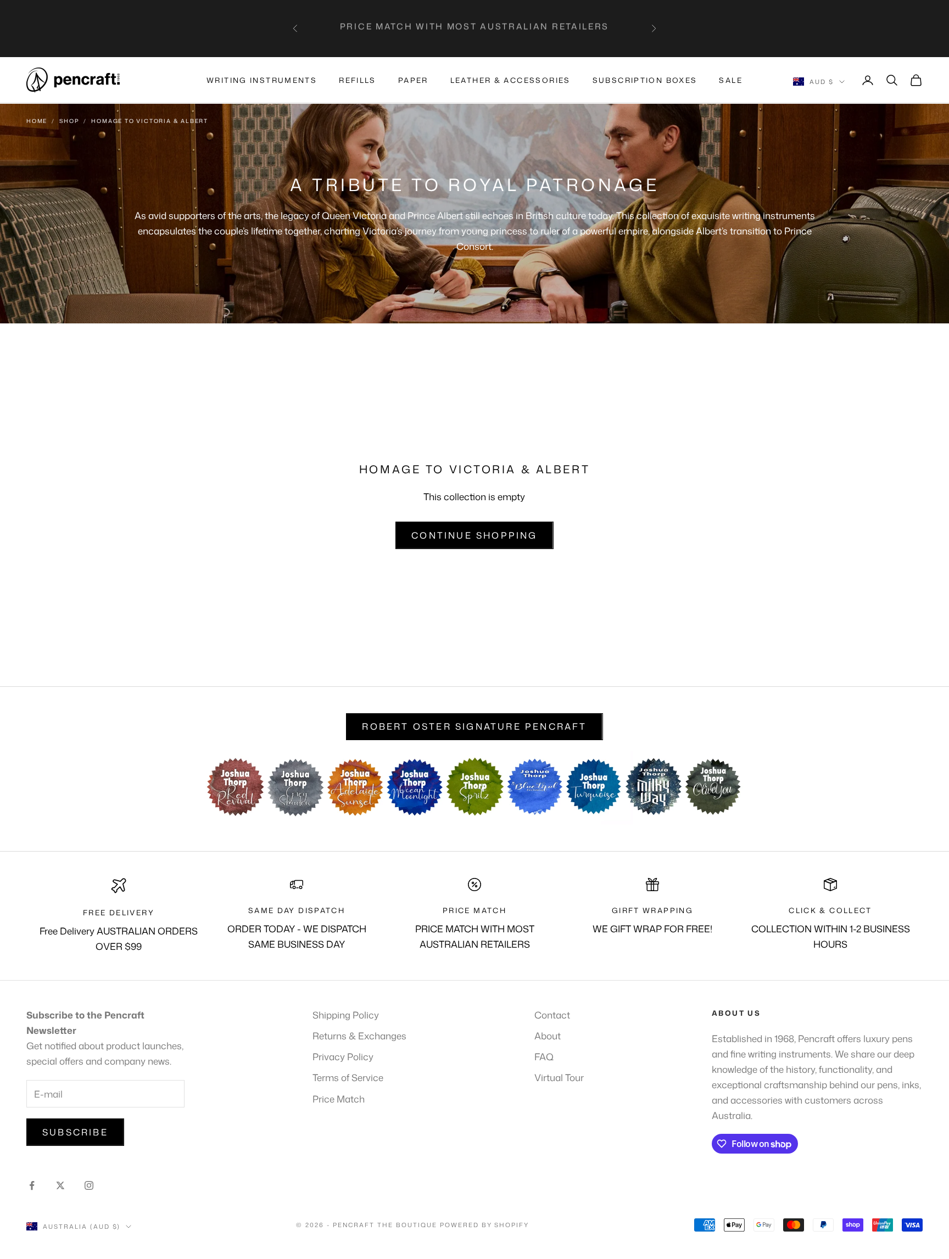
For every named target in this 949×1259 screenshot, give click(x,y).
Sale (731, 80)
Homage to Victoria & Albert (149, 121)
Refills (357, 80)
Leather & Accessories (510, 80)
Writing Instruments (261, 80)
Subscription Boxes (645, 80)
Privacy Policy (342, 1056)
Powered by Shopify (484, 1225)
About (547, 1035)
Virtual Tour (559, 1077)
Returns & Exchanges (359, 1035)
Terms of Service (347, 1077)
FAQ (544, 1056)
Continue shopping (474, 535)
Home (36, 121)
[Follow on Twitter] (60, 1185)
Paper (413, 80)
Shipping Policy (345, 1014)
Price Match (338, 1098)
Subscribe (75, 1132)
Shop (69, 121)
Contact (552, 1014)
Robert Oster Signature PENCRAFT (474, 726)
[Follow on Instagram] (88, 1185)
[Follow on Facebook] (31, 1185)
